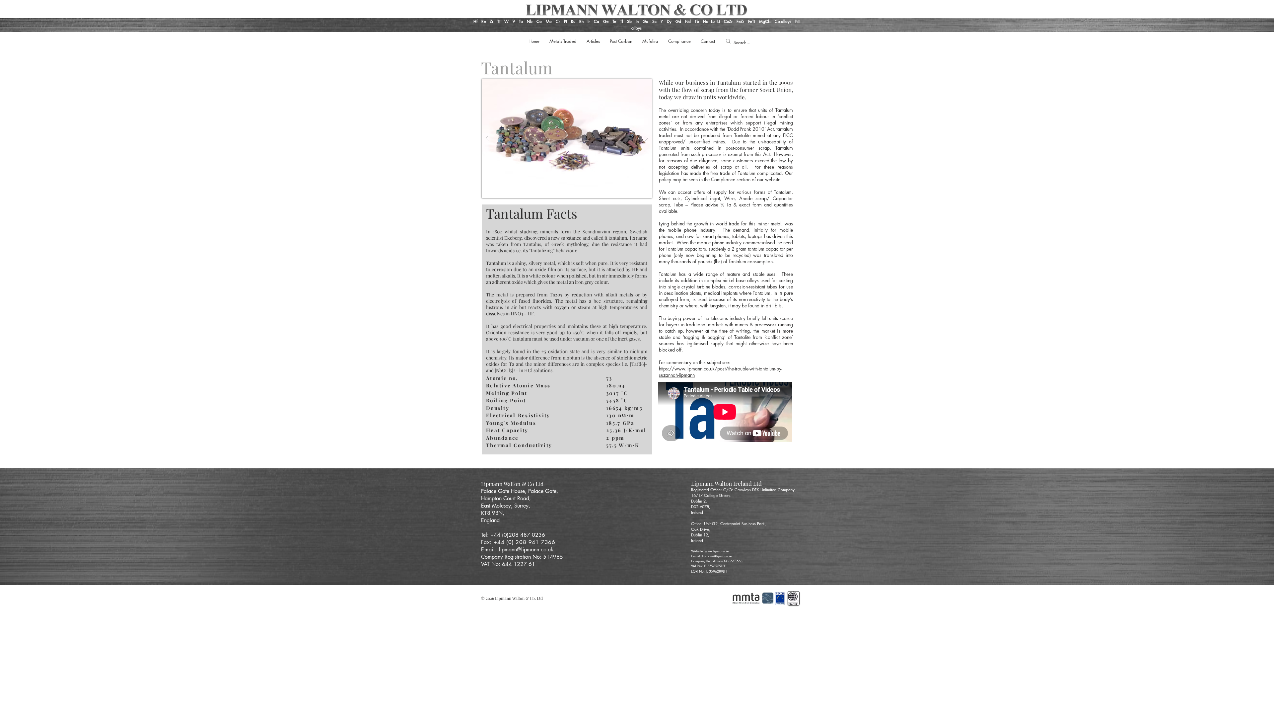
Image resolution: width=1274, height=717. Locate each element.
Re (483, 21)
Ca (597, 21)
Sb (629, 21)
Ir (589, 21)
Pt (566, 21)
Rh (581, 21)
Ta (521, 21)
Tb (699, 21)
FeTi (752, 21)
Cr (558, 21)
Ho (705, 21)
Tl (621, 21)
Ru (572, 21)
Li (720, 21)
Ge (606, 21)
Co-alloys (785, 21)
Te (614, 21)
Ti (498, 21)
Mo (549, 21)
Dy (669, 21)
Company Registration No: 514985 (523, 556)
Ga (645, 21)
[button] (567, 138)
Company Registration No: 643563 (717, 560)
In (636, 21)
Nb (529, 21)
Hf (475, 21)
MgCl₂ (767, 21)
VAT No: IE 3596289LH (708, 565)
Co (539, 21)
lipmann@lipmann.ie (717, 555)
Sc (654, 21)
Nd (688, 21)
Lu (713, 21)
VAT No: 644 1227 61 (508, 564)
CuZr (728, 21)
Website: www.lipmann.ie (710, 550)
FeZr (740, 21)
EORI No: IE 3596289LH (709, 571)
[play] (636, 84)
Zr (491, 21)
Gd (678, 21)
